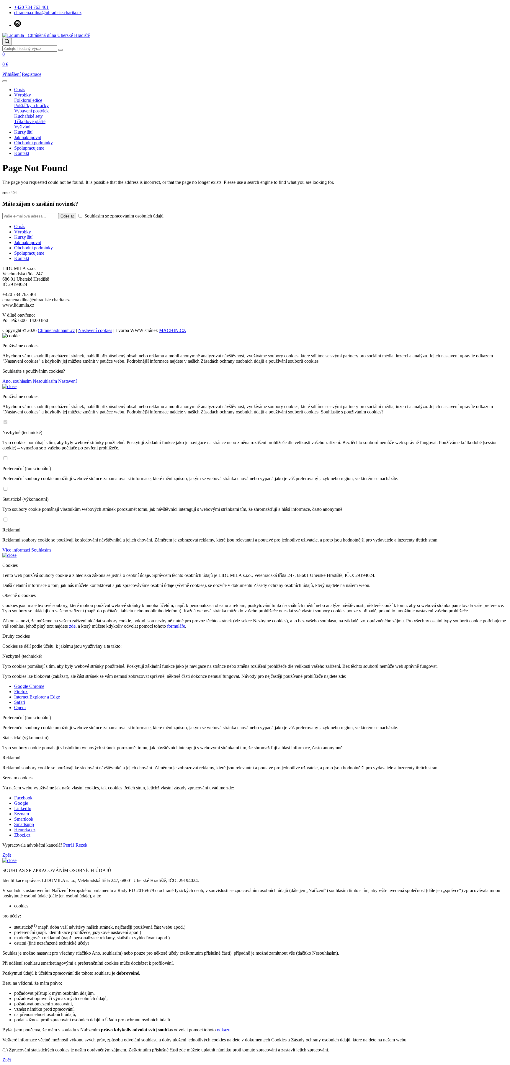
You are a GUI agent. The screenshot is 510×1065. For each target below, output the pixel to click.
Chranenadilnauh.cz (56, 330)
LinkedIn (22, 808)
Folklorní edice (28, 100)
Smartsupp (24, 824)
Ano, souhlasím (17, 381)
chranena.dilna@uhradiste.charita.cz (47, 12)
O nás (19, 89)
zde (72, 626)
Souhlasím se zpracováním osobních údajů (123, 215)
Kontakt (21, 153)
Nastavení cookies (95, 330)
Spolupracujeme (29, 147)
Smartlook (23, 819)
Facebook (23, 797)
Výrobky (22, 94)
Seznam (21, 813)
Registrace (31, 74)
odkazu (224, 1029)
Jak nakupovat (27, 137)
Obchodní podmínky (33, 142)
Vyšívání (22, 126)
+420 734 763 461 (31, 7)
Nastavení (67, 381)
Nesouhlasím (45, 381)
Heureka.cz (24, 829)
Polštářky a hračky (31, 105)
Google (21, 803)
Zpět (6, 855)
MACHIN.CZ (172, 330)
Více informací (16, 549)
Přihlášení (11, 74)
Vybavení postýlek (31, 110)
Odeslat (67, 216)
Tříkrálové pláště (29, 121)
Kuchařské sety (28, 116)
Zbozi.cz (22, 834)
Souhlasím (41, 549)
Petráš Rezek (75, 845)
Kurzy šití (23, 132)
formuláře (176, 626)
